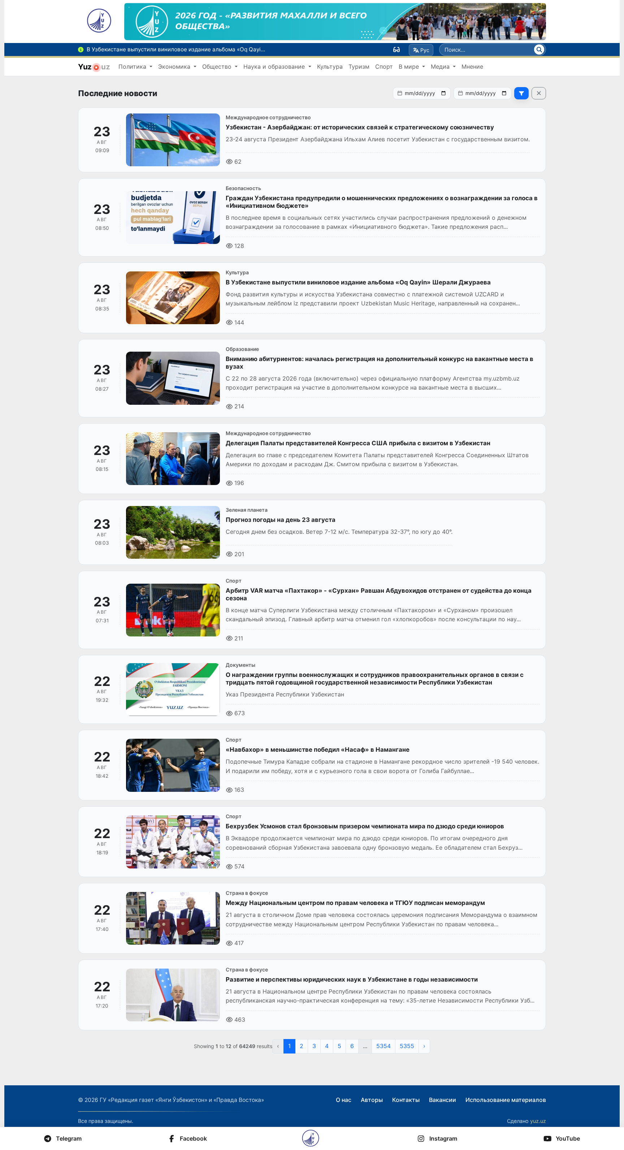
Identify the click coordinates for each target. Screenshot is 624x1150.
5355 (407, 1046)
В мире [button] (410, 66)
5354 (383, 1046)
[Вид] (396, 49)
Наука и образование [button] (275, 66)
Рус (424, 50)
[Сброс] (539, 93)
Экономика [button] (175, 66)
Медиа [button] (441, 66)
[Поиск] (539, 49)
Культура (330, 66)
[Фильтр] (521, 93)
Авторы (372, 1099)
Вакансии (442, 1099)
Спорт (384, 66)
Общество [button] (217, 66)
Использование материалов (505, 1099)
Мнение (472, 66)
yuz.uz (538, 1121)
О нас (343, 1099)
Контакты (406, 1099)
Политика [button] (133, 66)
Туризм (358, 66)
